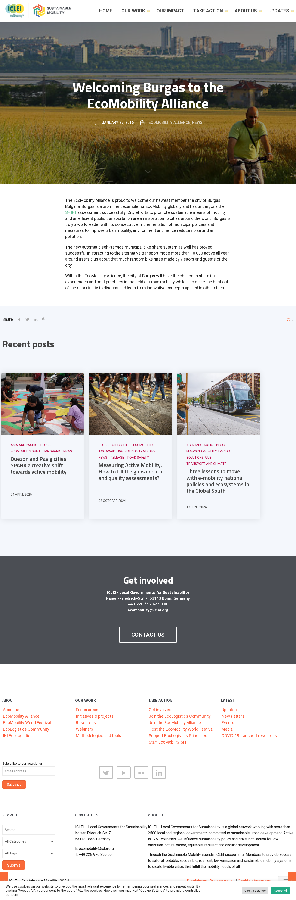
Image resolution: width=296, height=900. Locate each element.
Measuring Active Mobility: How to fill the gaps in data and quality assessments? (130, 471)
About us (11, 709)
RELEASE (117, 457)
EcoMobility (143, 445)
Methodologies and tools (98, 735)
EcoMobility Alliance (169, 122)
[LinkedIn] (161, 777)
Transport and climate (206, 464)
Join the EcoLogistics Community (180, 716)
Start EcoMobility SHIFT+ (171, 742)
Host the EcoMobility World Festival (181, 729)
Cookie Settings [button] (255, 890)
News (197, 122)
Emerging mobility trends (208, 451)
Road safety (138, 457)
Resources (86, 722)
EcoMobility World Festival (27, 722)
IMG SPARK (52, 451)
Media (227, 729)
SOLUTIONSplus (199, 457)
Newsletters (233, 716)
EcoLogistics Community (26, 729)
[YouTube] (125, 777)
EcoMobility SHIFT (25, 451)
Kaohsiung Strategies (136, 451)
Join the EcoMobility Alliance (175, 722)
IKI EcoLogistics (18, 735)
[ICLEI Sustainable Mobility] (40, 11)
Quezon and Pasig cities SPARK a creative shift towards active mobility (39, 465)
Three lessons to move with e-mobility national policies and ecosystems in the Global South (217, 481)
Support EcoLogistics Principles (178, 735)
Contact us (148, 635)
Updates (229, 709)
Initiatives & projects (95, 716)
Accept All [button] (280, 890)
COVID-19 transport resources (249, 735)
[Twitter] (108, 777)
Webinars (84, 729)
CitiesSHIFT (121, 445)
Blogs (45, 445)
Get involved (160, 709)
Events (228, 722)
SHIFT (71, 212)
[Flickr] (143, 777)
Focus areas (87, 709)
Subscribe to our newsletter (22, 763)
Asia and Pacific (24, 445)
